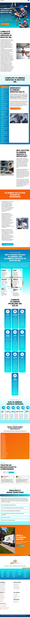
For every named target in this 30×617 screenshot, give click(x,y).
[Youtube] (27, 568)
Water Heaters (17, 582)
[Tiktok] (29, 568)
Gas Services (17, 592)
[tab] (4, 87)
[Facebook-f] (22, 568)
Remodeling (16, 599)
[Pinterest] (26, 568)
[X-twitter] (28, 568)
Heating (2, 592)
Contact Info (2, 603)
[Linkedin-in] (24, 568)
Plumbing (2, 582)
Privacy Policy (18, 615)
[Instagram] (23, 568)
